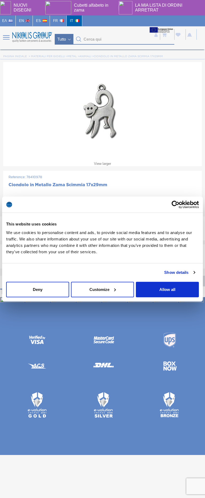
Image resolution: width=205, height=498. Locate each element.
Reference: (17, 177)
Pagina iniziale (15, 56)
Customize (99, 289)
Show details (176, 272)
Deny (37, 289)
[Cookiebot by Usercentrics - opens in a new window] (175, 205)
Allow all (167, 289)
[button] (78, 39)
